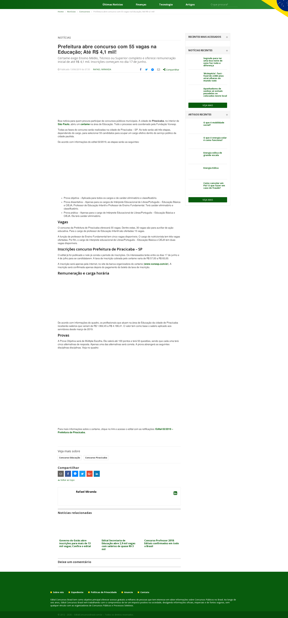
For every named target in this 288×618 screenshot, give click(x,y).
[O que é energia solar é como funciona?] (194, 141)
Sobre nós (58, 592)
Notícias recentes (200, 50)
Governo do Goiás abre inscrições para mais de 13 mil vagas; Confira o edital (75, 543)
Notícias (64, 37)
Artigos (190, 4)
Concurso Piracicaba (96, 457)
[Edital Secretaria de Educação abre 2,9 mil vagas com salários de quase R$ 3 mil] (119, 535)
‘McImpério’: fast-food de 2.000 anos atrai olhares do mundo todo (213, 77)
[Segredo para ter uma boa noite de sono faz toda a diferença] (194, 62)
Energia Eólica (211, 167)
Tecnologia (166, 4)
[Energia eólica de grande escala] (194, 156)
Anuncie (128, 592)
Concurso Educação (69, 457)
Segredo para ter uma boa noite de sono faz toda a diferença (212, 62)
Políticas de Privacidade (104, 592)
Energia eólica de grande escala (212, 154)
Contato (144, 592)
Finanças (141, 4)
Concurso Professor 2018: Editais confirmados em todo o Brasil (161, 543)
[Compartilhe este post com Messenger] (153, 70)
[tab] (207, 37)
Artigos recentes (199, 114)
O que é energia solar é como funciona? (215, 139)
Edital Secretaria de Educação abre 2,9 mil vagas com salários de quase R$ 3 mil (118, 545)
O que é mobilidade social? (213, 123)
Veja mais (207, 105)
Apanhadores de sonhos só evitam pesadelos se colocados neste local (215, 92)
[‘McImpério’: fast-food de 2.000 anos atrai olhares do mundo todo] (194, 77)
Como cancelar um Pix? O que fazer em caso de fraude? (214, 185)
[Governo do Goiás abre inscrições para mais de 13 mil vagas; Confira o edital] (77, 535)
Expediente (77, 592)
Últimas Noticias (113, 4)
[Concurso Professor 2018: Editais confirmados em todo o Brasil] (162, 535)
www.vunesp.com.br (156, 264)
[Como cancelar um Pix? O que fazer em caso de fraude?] (194, 187)
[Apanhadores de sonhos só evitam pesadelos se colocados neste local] (194, 92)
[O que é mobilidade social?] (194, 126)
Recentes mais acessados (204, 36)
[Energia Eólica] (194, 171)
